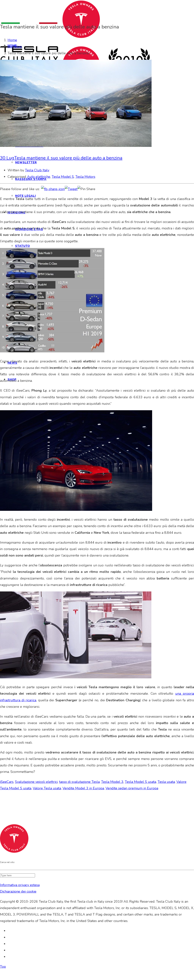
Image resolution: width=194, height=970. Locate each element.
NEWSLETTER (26, 162)
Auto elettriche (38, 176)
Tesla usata (166, 781)
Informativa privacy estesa (20, 885)
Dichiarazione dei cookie (18, 891)
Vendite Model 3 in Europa (83, 788)
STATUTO (22, 246)
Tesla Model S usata (140, 781)
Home (12, 40)
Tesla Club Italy (37, 170)
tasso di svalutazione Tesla (79, 781)
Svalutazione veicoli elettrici (36, 781)
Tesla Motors (85, 176)
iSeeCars (6, 781)
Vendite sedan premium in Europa (132, 788)
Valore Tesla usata (47, 788)
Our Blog (15, 46)
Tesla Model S (63, 176)
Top (3, 966)
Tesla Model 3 (112, 781)
